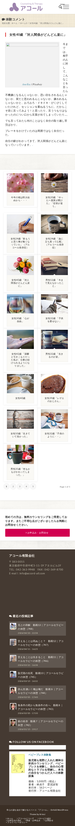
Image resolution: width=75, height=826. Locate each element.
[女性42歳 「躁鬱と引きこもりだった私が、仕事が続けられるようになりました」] (20, 339)
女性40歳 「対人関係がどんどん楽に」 (20, 283)
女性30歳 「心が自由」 (20, 320)
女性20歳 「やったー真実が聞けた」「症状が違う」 (54, 202)
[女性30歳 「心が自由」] (20, 303)
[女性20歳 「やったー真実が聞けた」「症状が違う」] (54, 182)
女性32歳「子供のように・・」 (54, 435)
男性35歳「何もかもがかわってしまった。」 (20, 471)
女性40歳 (20, 398)
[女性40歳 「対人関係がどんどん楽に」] (20, 265)
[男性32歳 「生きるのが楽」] (54, 339)
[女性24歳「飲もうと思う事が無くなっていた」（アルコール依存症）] (20, 224)
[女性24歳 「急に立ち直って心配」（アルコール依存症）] (54, 224)
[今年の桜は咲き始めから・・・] (20, 182)
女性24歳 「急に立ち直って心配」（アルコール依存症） (54, 243)
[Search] (60, 7)
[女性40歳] (20, 383)
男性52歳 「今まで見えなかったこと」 (54, 283)
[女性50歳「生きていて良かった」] (20, 419)
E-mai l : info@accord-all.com (27, 573)
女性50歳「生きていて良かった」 (20, 435)
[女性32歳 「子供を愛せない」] (54, 303)
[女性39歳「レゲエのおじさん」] (54, 383)
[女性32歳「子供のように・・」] (54, 419)
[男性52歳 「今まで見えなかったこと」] (54, 265)
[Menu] (66, 7)
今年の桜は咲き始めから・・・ (20, 199)
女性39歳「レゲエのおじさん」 (54, 399)
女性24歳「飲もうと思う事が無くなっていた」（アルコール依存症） (20, 243)
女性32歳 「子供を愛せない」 (54, 320)
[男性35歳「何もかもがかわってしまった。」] (20, 454)
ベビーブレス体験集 (39, 754)
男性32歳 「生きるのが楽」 (54, 355)
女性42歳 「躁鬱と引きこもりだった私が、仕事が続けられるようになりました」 (20, 359)
